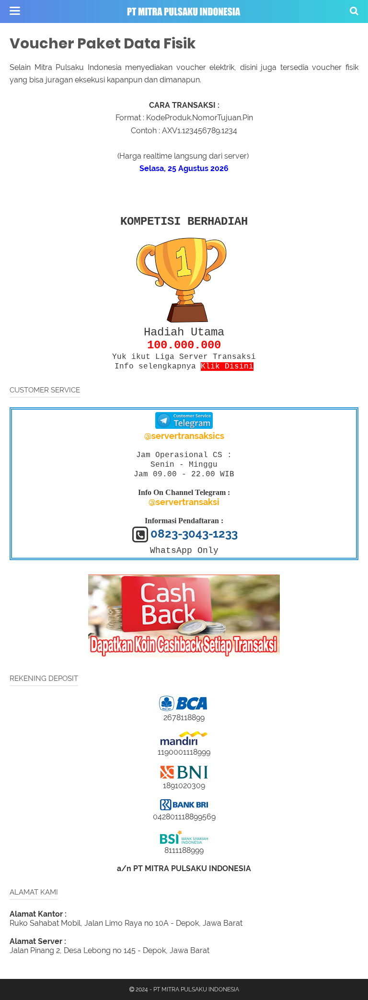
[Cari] (354, 10)
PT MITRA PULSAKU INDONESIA (196, 989)
